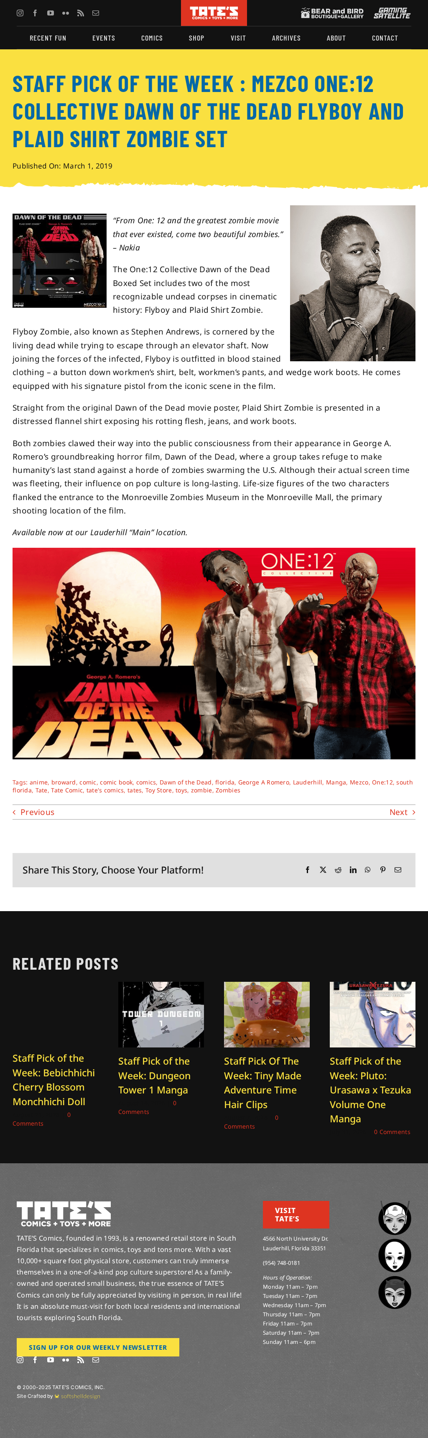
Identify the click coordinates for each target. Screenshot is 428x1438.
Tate (42, 790)
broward (63, 782)
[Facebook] (307, 870)
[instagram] (20, 13)
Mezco (359, 782)
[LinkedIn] (353, 870)
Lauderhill (308, 782)
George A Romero (263, 782)
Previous (37, 812)
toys (181, 790)
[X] (323, 870)
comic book (116, 782)
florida (224, 782)
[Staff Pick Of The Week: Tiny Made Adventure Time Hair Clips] (267, 987)
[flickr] (65, 13)
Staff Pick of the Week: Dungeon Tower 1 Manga (154, 1075)
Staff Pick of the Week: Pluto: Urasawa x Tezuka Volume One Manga (370, 1089)
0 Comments (392, 1132)
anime (39, 782)
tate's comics (105, 790)
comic (87, 782)
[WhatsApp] (368, 870)
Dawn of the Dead (186, 782)
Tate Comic (67, 790)
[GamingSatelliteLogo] (390, 11)
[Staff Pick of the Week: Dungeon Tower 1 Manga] (161, 987)
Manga (336, 782)
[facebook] (35, 13)
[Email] (397, 870)
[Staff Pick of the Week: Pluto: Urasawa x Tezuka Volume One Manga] (372, 987)
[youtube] (50, 13)
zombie (201, 790)
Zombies (228, 790)
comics (146, 782)
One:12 (382, 782)
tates (134, 790)
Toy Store (158, 790)
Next (399, 812)
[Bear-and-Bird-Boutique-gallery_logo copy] (332, 11)
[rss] (80, 13)
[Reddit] (338, 870)
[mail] (95, 13)
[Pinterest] (382, 870)
